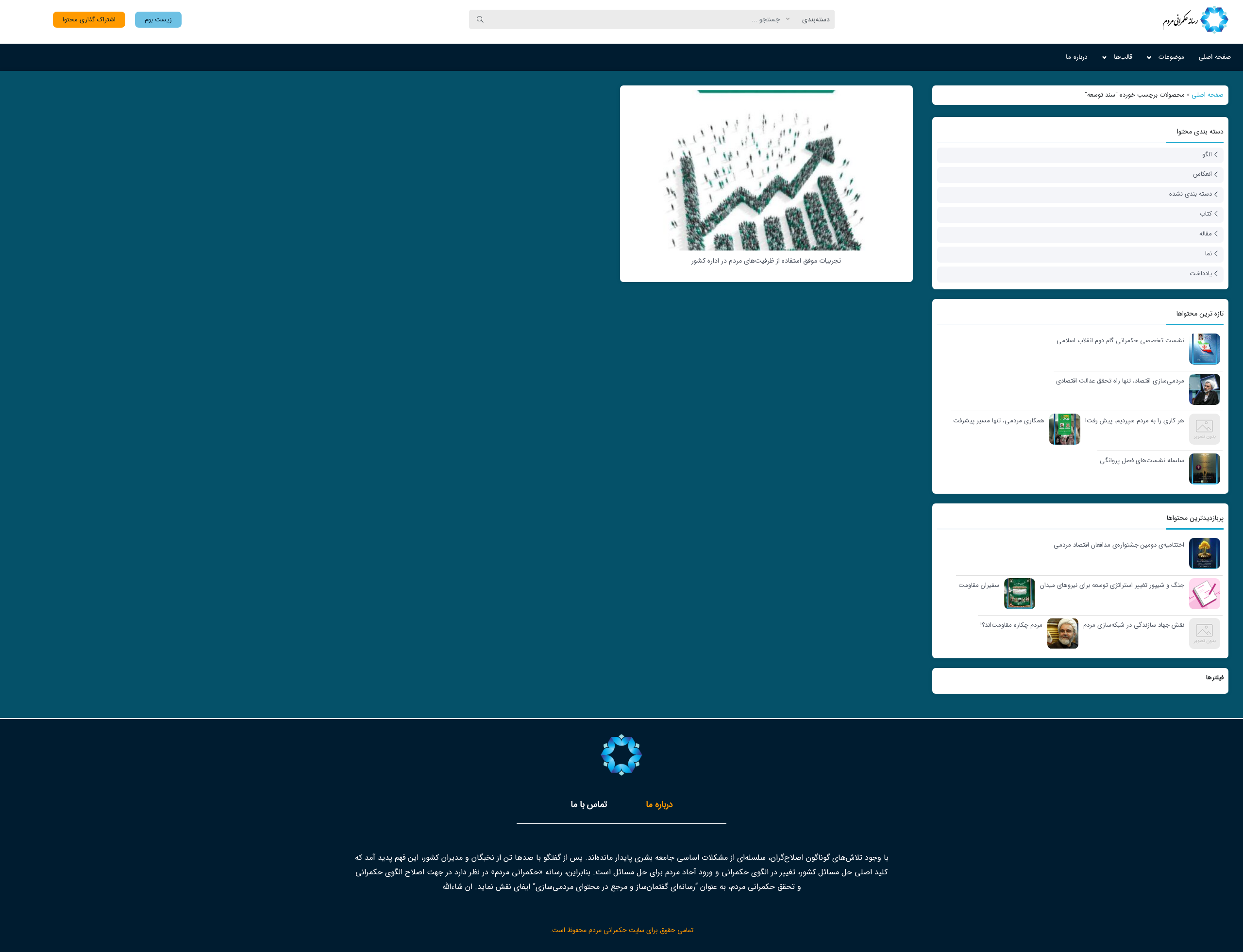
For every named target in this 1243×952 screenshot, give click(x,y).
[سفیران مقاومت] (1017, 593)
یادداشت (1201, 273)
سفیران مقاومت (978, 585)
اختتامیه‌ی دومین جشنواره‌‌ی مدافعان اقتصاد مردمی (1119, 545)
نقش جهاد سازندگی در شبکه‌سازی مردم (1133, 625)
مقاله (1205, 234)
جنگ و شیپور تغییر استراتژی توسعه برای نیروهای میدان (1112, 585)
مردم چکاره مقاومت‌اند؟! (1011, 625)
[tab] (659, 804)
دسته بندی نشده (1190, 194)
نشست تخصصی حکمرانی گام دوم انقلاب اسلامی (1120, 341)
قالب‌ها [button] (1123, 57)
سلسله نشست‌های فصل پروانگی (1142, 461)
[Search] (480, 19)
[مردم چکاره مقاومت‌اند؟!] (1060, 633)
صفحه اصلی (1215, 57)
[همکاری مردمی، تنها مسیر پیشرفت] (1062, 428)
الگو (1207, 155)
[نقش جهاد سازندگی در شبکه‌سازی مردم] (1202, 633)
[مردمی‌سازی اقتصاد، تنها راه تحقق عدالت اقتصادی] (1202, 389)
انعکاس (1202, 174)
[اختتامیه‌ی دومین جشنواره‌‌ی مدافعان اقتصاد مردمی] (1202, 553)
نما (1208, 254)
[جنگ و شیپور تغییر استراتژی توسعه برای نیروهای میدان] (1202, 593)
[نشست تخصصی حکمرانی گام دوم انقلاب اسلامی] (1202, 348)
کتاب (1206, 214)
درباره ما (1077, 57)
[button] (158, 20)
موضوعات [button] (1171, 57)
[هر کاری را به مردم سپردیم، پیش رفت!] (1202, 428)
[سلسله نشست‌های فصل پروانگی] (1202, 468)
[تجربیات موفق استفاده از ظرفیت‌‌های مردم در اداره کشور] (766, 170)
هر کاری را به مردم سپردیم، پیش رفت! (1134, 421)
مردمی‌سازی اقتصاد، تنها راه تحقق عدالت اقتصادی (1120, 381)
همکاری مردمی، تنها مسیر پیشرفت (998, 421)
